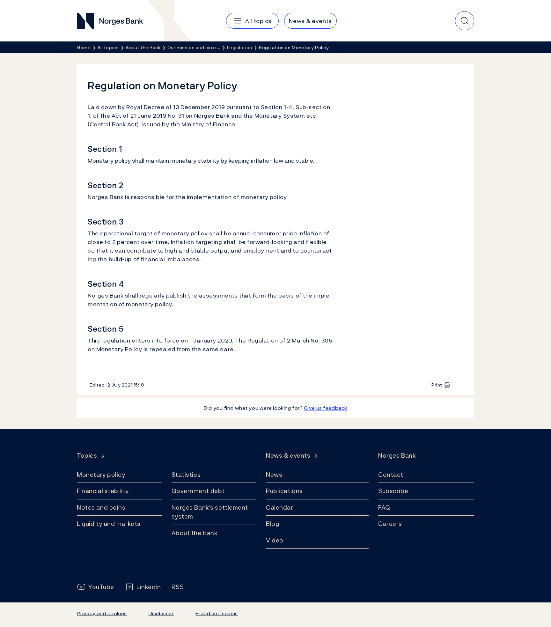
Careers (390, 523)
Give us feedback (325, 408)
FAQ (384, 507)
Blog (272, 523)
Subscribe (393, 490)
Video (274, 540)
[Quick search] (464, 20)
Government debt (198, 490)
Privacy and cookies (102, 613)
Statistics (186, 474)
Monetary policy (101, 474)
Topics (87, 455)
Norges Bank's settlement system (210, 512)
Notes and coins (101, 507)
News (274, 474)
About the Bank (195, 532)
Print (436, 384)
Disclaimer (161, 613)
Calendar (279, 507)
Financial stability (103, 490)
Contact (390, 474)
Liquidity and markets (109, 523)
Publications (284, 490)
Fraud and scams (216, 613)
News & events (288, 455)
